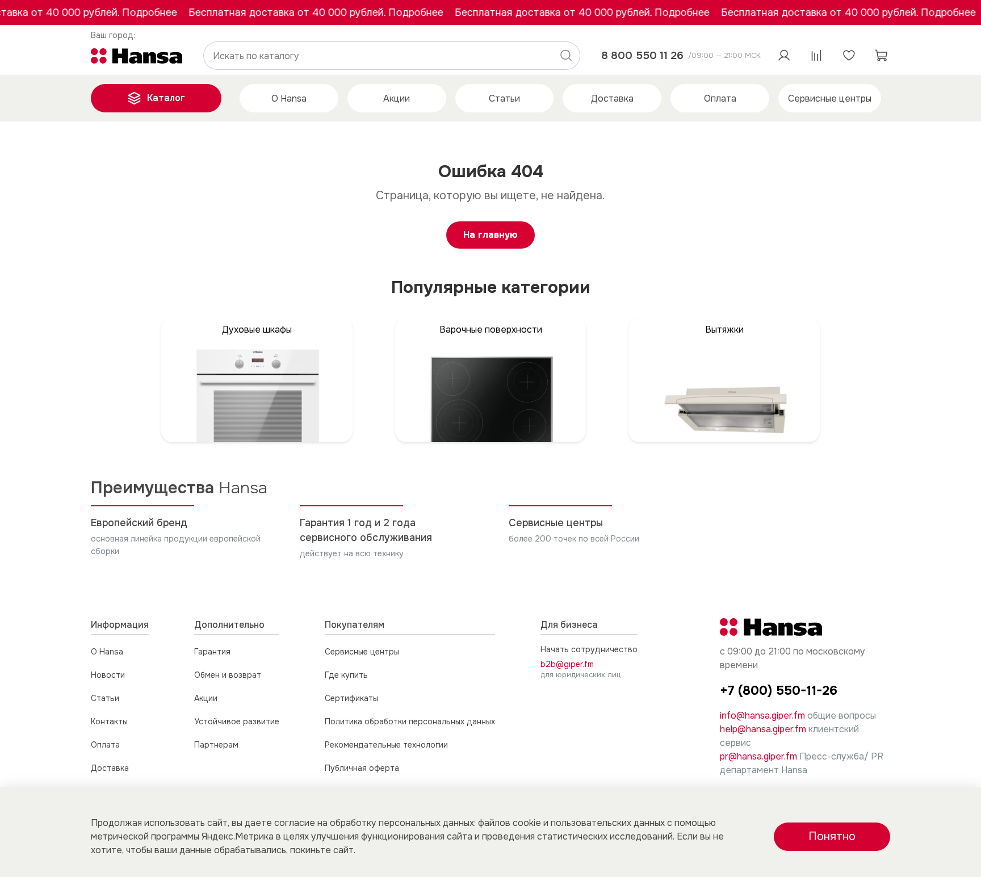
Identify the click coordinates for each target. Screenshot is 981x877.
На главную (490, 235)
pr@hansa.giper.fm (758, 756)
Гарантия (212, 652)
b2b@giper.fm (567, 664)
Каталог (166, 98)
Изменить (113, 36)
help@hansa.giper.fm (763, 729)
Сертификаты (351, 698)
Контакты (109, 721)
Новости (108, 675)
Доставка (612, 98)
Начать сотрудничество (589, 649)
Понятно (832, 836)
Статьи (504, 98)
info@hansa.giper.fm (762, 715)
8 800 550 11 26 (642, 55)
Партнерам (216, 745)
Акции (396, 98)
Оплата (720, 98)
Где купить (346, 675)
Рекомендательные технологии (386, 745)
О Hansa (289, 98)
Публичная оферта (362, 768)
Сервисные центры (829, 98)
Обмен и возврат (227, 675)
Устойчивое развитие (236, 721)
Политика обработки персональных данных (410, 721)
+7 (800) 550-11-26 (778, 690)
